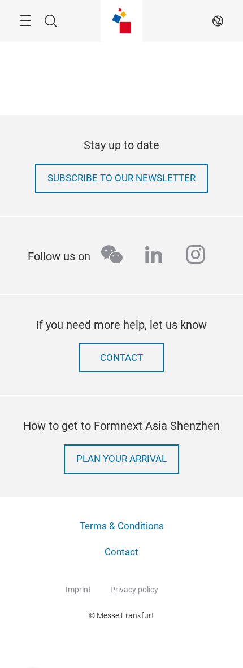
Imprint (78, 589)
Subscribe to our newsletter (121, 178)
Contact (121, 357)
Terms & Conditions (122, 526)
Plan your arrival (121, 458)
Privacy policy (134, 589)
